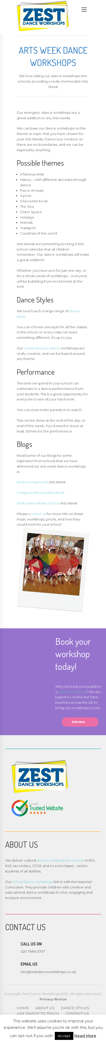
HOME (23, 1008)
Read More (85, 1035)
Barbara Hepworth (32, 482)
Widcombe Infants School (38, 503)
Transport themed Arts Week (40, 493)
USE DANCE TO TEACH (38, 1013)
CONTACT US (77, 1013)
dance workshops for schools (60, 860)
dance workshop (72, 692)
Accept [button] (64, 1036)
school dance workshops (32, 882)
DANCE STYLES (75, 1008)
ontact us (38, 514)
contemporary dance (42, 348)
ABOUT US (45, 1008)
